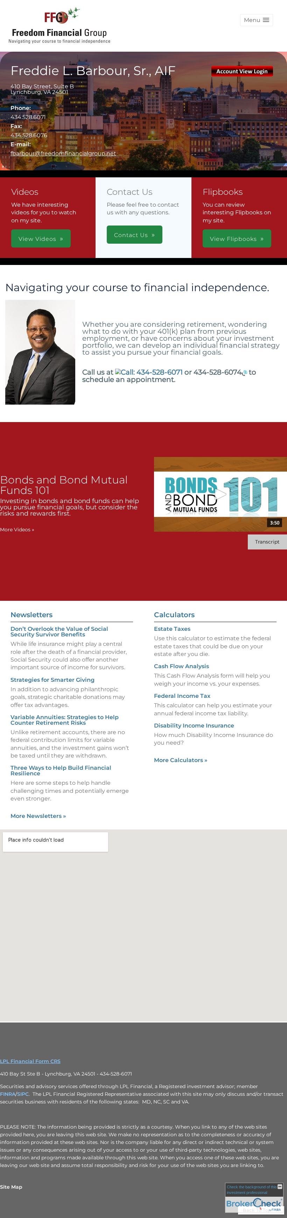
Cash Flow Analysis (181, 666)
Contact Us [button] (131, 235)
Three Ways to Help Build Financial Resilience (60, 771)
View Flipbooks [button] (233, 239)
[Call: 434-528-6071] (244, 372)
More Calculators (181, 760)
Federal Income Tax (182, 696)
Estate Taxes (172, 629)
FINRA (7, 1094)
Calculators (174, 615)
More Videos (17, 529)
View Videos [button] (37, 239)
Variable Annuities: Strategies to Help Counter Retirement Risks (64, 720)
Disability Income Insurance (194, 725)
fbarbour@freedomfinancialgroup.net (63, 153)
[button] (256, 20)
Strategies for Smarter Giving (52, 680)
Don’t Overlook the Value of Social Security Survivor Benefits (59, 632)
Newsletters (31, 615)
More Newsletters (38, 816)
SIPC (23, 1094)
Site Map (11, 1187)
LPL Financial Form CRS (30, 1061)
